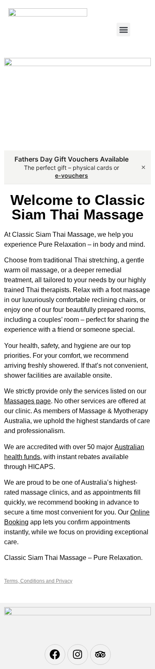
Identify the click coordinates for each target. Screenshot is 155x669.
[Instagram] (77, 654)
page (42, 401)
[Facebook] (55, 654)
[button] (123, 29)
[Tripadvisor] (100, 654)
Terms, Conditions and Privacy (38, 581)
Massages (19, 401)
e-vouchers (71, 175)
